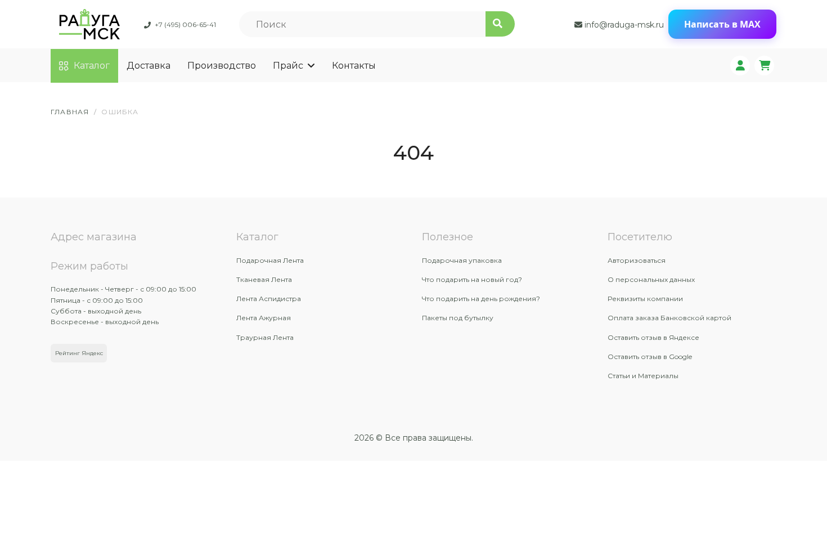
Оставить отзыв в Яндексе (653, 337)
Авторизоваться (637, 260)
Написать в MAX (722, 24)
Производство (221, 65)
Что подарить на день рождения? (481, 298)
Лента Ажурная (263, 317)
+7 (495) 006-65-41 (185, 24)
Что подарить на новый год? (472, 279)
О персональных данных (651, 279)
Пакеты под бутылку (457, 317)
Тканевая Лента (264, 279)
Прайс (288, 65)
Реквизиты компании (645, 298)
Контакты (354, 65)
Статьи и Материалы (643, 375)
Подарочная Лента (270, 260)
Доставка (148, 65)
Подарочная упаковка (462, 260)
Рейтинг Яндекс (79, 353)
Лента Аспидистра (268, 298)
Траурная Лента (265, 337)
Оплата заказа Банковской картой (669, 317)
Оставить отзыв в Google (650, 356)
